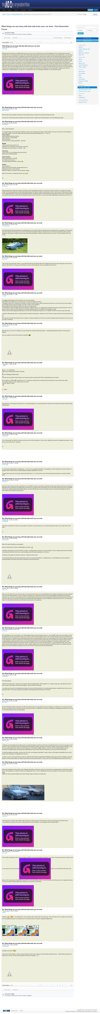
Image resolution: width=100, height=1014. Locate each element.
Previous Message (58, 37)
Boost (80, 75)
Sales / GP (81, 55)
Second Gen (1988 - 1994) (85, 89)
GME (8, 1010)
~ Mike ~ (4, 365)
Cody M (4, 296)
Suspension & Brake (83, 81)
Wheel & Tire (82, 63)
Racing (80, 83)
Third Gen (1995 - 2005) (84, 91)
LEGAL (21, 1010)
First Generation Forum (17, 14)
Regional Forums (83, 102)
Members (30, 10)
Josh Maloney (5, 226)
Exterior (80, 59)
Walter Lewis (5, 740)
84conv (4, 765)
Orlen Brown (5, 326)
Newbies (81, 51)
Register (90, 10)
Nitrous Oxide (82, 73)
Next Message (67, 37)
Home (4, 10)
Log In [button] (96, 10)
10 (62, 42)
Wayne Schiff (5, 110)
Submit (95, 14)
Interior (80, 61)
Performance (82, 71)
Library (16, 10)
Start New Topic (87, 38)
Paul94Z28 (5, 124)
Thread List (15, 37)
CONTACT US (14, 1010)
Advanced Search (87, 41)
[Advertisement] (50, 20)
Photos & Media (82, 67)
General (80, 47)
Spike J (4, 912)
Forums (9, 10)
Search (80, 33)
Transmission (82, 79)
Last (71, 42)
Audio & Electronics (83, 65)
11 (65, 42)
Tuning (80, 77)
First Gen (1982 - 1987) (84, 87)
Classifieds (23, 10)
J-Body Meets (82, 97)
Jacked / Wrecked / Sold (84, 49)
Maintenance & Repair (84, 53)
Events (80, 95)
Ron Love (4, 49)
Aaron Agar (5, 464)
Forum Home (7, 37)
